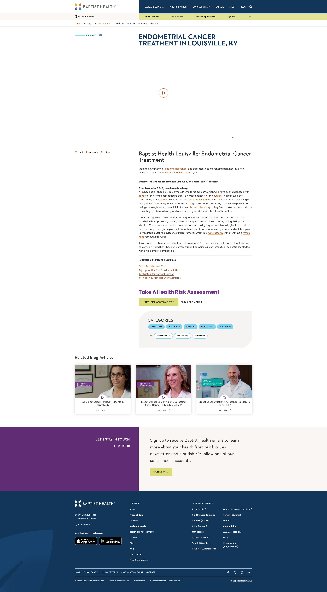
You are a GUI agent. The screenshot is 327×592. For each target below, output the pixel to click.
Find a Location (152, 16)
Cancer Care (156, 327)
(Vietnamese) (204, 548)
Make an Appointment (206, 16)
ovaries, (217, 195)
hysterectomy (215, 232)
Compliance (139, 580)
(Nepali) (198, 532)
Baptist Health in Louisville (179, 172)
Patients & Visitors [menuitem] (178, 7)
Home (77, 572)
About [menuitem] (232, 7)
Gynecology (182, 336)
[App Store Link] (86, 541)
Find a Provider (177, 16)
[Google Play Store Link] (110, 541)
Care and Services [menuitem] (154, 7)
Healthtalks (174, 327)
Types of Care (136, 515)
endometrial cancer (176, 168)
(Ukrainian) (237, 509)
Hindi (225, 537)
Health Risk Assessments (157, 302)
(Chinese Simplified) (204, 515)
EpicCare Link (136, 554)
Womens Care (207, 327)
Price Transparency (139, 560)
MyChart (232, 16)
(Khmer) (231, 526)
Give (249, 16)
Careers (133, 537)
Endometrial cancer (200, 199)
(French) (201, 520)
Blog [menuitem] (243, 7)
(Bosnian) (232, 532)
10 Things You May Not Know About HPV (160, 277)
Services (134, 520)
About (133, 509)
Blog (132, 548)
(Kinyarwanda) (230, 545)
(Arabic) (199, 509)
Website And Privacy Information (89, 580)
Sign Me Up (159, 471)
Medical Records (138, 526)
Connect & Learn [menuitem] (201, 7)
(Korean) (199, 526)
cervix (164, 199)
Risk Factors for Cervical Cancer (156, 274)
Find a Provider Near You (152, 266)
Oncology (200, 336)
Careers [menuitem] (220, 7)
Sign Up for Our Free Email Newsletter (159, 270)
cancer (143, 195)
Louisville (190, 327)
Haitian (226, 520)
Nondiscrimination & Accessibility (165, 580)
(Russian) (200, 537)
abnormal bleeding (199, 207)
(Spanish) (201, 543)
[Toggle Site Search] (250, 6)
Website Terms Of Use (119, 580)
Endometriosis (163, 336)
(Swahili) (232, 515)
